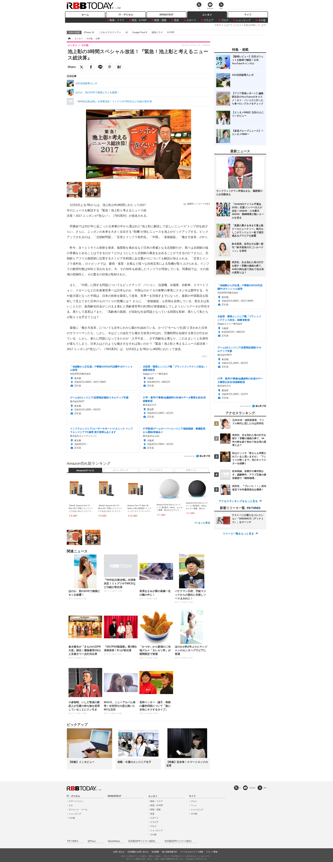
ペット (194, 805)
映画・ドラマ (117, 20)
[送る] (100, 67)
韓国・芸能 (160, 20)
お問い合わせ (119, 852)
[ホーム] (69, 38)
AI (127, 32)
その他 (262, 20)
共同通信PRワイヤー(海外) (177, 841)
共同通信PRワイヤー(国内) (141, 841)
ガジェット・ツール (78, 809)
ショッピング (243, 20)
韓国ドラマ (157, 32)
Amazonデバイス (85, 470)
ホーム (85, 14)
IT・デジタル (126, 14)
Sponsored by (189, 456)
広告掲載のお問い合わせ (137, 852)
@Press (92, 841)
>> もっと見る (202, 522)
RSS (265, 788)
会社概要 (155, 852)
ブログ (224, 20)
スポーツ (191, 20)
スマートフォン (76, 801)
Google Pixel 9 (139, 32)
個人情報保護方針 (169, 852)
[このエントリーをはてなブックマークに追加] (119, 67)
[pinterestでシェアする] (109, 67)
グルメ (194, 801)
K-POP (170, 32)
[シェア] (91, 67)
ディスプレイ (156, 470)
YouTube (252, 788)
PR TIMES (72, 841)
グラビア (209, 20)
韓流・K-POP (139, 20)
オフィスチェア (121, 470)
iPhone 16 (89, 32)
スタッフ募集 (211, 852)
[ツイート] (81, 67)
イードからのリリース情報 (191, 852)
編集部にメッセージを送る (198, 204)
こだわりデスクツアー (110, 32)
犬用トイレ (191, 470)
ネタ (71, 805)
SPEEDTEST (166, 14)
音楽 (176, 20)
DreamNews (114, 841)
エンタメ (207, 14)
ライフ (247, 14)
